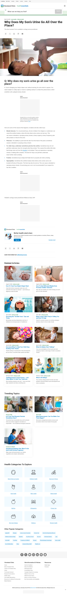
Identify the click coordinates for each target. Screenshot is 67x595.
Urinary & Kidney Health (27, 543)
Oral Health (7, 540)
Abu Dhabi (8, 1)
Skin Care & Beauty (13, 523)
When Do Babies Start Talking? (45, 347)
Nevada (26, 1)
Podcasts (47, 566)
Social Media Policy (28, 570)
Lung (56, 536)
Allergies (14, 532)
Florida (17, 1)
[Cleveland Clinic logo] (8, 6)
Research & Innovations (9, 573)
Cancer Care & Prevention (25, 532)
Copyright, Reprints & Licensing (31, 572)
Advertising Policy (28, 568)
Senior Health (57, 540)
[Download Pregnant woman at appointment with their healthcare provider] (18, 436)
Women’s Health (9, 414)
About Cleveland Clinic (9, 566)
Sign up (17, 240)
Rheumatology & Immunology (45, 540)
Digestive (21, 536)
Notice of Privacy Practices (30, 577)
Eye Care (39, 536)
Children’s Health (20, 19)
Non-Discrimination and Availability (31, 579)
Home (5, 565)
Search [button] (58, 11)
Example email (52, 240)
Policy (29, 121)
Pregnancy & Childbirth (10, 446)
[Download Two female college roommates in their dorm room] (18, 404)
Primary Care (54, 508)
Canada (12, 1)
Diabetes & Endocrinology (10, 536)
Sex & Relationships (9, 543)
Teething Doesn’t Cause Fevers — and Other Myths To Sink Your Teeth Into (17, 378)
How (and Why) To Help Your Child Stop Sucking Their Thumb (17, 347)
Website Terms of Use (29, 573)
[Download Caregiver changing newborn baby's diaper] (18, 274)
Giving (5, 570)
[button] (64, 6)
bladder (25, 150)
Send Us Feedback (28, 565)
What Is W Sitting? (41, 377)
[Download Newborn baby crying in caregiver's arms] (49, 304)
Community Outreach (9, 572)
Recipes (34, 540)
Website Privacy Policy (29, 575)
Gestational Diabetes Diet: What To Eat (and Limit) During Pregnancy (17, 449)
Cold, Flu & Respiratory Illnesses (49, 532)
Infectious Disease (48, 536)
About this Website (28, 566)
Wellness (33, 523)
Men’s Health (38, 414)
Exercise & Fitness (53, 479)
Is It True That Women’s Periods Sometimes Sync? (15, 417)
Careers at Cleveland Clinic (10, 568)
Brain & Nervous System (13, 479)
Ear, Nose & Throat (30, 536)
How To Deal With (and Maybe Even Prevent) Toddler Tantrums (46, 286)
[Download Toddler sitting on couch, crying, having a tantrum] (49, 274)
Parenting (15, 540)
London (21, 1)
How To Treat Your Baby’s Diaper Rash (17, 286)
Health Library (7, 575)
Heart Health (13, 493)
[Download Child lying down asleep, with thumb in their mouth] (18, 335)
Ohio (30, 1)
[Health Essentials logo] (22, 6)
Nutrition (13, 508)
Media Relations (7, 581)
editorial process (22, 255)
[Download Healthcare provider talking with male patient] (49, 404)
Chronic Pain (36, 532)
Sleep (18, 543)
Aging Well (7, 532)
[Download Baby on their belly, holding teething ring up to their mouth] (18, 365)
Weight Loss (37, 543)
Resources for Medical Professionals (12, 579)
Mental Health (53, 493)
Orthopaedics (33, 508)
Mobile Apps (47, 565)
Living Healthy (13, 19)
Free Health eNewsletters (9, 577)
